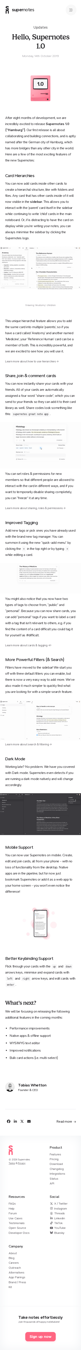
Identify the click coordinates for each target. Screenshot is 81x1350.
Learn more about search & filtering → (28, 744)
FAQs (12, 1203)
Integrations (57, 1174)
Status (54, 1179)
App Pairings (17, 1277)
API (52, 1183)
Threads (59, 1213)
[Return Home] (11, 1156)
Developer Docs (19, 1233)
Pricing (54, 1159)
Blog (11, 1258)
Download (56, 1164)
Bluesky (59, 1233)
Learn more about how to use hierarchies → (32, 361)
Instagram (60, 1208)
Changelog (57, 1169)
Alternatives (16, 1272)
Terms (12, 1163)
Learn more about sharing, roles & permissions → (35, 508)
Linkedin (59, 1218)
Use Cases (15, 1218)
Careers (14, 1263)
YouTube (60, 1228)
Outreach (15, 1268)
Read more (64, 1122)
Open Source (17, 1228)
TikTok (58, 1223)
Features (55, 1154)
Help (11, 1208)
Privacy (21, 1163)
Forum (13, 1213)
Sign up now (40, 1336)
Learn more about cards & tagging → (27, 645)
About (13, 1253)
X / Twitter (61, 1203)
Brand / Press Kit (17, 1284)
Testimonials (16, 1223)
